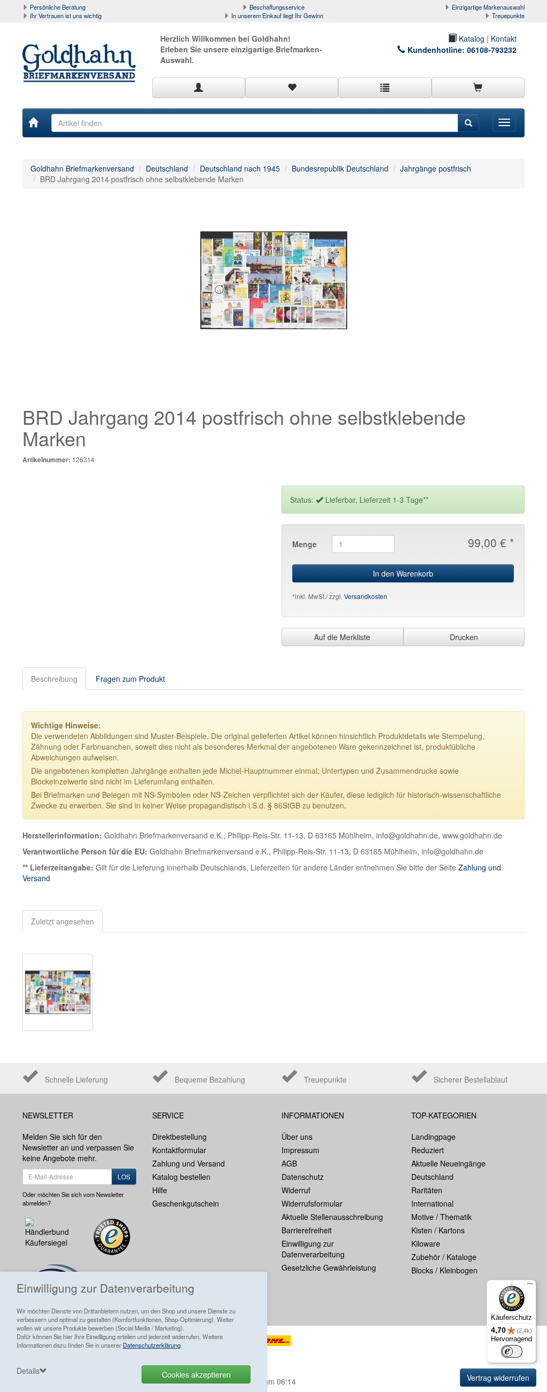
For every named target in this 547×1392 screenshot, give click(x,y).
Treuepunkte (508, 15)
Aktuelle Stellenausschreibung (332, 1216)
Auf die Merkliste (342, 637)
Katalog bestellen (181, 1176)
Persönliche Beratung (57, 7)
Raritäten (426, 1190)
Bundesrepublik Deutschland (340, 168)
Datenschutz (303, 1176)
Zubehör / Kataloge (443, 1256)
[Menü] (529, 1286)
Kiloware (425, 1243)
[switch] (511, 1351)
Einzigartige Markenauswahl (488, 7)
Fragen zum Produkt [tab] (130, 678)
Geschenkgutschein (185, 1203)
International (432, 1203)
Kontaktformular (179, 1150)
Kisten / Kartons (438, 1230)
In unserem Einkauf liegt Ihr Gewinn (277, 15)
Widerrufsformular (312, 1203)
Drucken (464, 637)
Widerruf (296, 1190)
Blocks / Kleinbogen (444, 1270)
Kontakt (504, 38)
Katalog (471, 38)
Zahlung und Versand (188, 1163)
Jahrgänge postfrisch (435, 168)
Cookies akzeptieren (196, 1374)
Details (28, 1370)
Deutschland (167, 168)
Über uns (297, 1136)
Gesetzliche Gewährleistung (329, 1267)
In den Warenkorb (403, 573)
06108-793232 (492, 49)
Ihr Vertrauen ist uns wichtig (65, 15)
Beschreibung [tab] (54, 678)
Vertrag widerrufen (498, 1377)
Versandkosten (365, 596)
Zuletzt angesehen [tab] (62, 921)
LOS (124, 1176)
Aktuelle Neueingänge (448, 1163)
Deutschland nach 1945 (240, 168)
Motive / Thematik (441, 1216)
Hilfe (159, 1190)
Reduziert (427, 1150)
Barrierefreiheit (307, 1230)
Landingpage (433, 1136)
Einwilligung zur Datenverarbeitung (313, 1248)
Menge (304, 544)
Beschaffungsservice (276, 7)
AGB (289, 1163)
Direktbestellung (179, 1136)
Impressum (300, 1150)
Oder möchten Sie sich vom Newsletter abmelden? (73, 1198)
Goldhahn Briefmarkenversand (82, 168)
